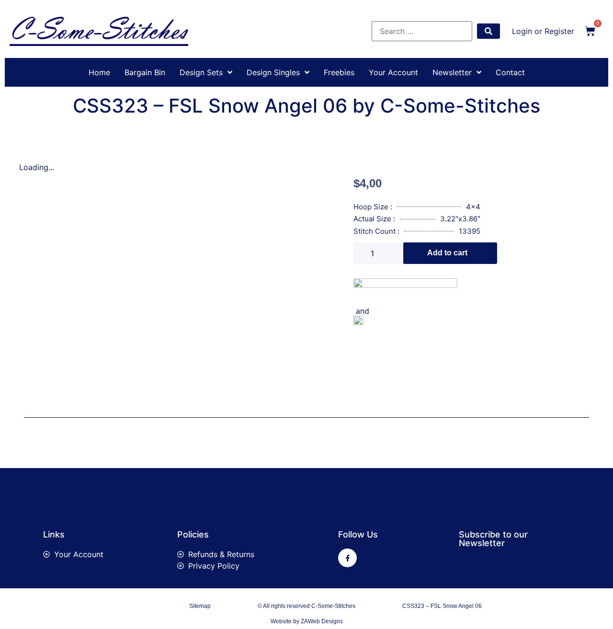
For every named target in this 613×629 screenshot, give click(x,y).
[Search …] (422, 31)
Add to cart (447, 253)
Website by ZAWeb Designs (307, 621)
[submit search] (488, 31)
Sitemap (200, 606)
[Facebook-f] (347, 558)
